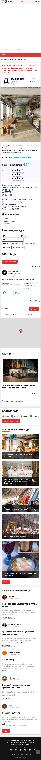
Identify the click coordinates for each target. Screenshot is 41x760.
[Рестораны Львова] (12, 416)
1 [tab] (13, 140)
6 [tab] (28, 140)
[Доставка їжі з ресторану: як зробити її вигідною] (20, 458)
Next (36, 115)
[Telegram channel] (25, 750)
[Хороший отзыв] (32, 283)
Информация (5, 59)
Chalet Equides (6, 617)
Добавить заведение (27, 741)
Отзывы (13, 59)
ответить (27, 288)
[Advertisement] (20, 25)
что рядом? (9, 315)
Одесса (25, 416)
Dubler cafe (5, 283)
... (15, 614)
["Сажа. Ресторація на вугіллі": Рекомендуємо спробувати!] (20, 577)
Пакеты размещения (16, 744)
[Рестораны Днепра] (3, 416)
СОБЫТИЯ (4, 49)
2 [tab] (16, 140)
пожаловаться (29, 286)
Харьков (36, 416)
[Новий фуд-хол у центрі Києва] (20, 538)
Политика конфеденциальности (20, 754)
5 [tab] (25, 140)
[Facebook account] (6, 750)
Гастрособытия (15, 49)
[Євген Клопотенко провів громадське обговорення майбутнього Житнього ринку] (20, 512)
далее (6, 582)
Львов (16, 416)
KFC (3, 724)
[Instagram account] (11, 750)
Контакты (28, 744)
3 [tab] (19, 140)
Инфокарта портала (13, 741)
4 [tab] (22, 140)
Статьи (26, 59)
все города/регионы (11, 421)
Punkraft (5, 670)
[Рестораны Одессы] (21, 416)
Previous (5, 115)
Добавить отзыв (10, 261)
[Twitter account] (16, 750)
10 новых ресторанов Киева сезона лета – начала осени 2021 (18, 386)
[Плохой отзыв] (36, 283)
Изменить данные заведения (16, 742)
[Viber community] (30, 750)
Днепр (6, 416)
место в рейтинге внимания (20, 157)
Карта (20, 59)
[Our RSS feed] (34, 750)
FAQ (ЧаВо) (30, 742)
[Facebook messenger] (20, 750)
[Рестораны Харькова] (31, 416)
